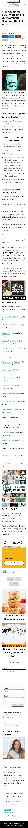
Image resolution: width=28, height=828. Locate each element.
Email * (6, 696)
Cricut (10, 579)
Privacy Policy (16, 801)
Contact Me (14, 804)
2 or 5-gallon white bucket (13, 157)
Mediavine (20, 825)
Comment (5, 668)
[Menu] (2, 4)
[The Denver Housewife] (14, 4)
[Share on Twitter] (11, 36)
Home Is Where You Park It (12, 341)
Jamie (4, 570)
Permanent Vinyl (9, 150)
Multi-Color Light (10, 179)
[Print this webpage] (5, 40)
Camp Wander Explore (10, 409)
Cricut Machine (9, 144)
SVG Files (6, 575)
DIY (3, 575)
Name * (6, 688)
